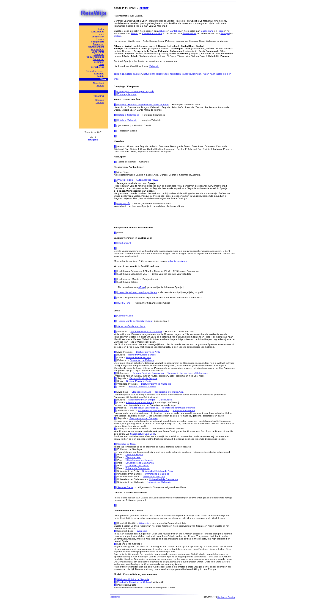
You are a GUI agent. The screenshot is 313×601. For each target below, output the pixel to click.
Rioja (220, 31)
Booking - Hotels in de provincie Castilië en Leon (143, 104)
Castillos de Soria (126, 444)
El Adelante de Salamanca (140, 462)
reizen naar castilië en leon (217, 74)
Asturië (162, 31)
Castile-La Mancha (152, 33)
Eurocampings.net (127, 94)
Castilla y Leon (125, 315)
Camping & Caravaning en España (135, 91)
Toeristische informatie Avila (169, 392)
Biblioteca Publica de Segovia (133, 579)
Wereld (100, 85)
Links (101, 64)
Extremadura (189, 33)
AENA (141, 287)
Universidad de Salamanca (163, 479)
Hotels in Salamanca (128, 115)
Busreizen (99, 54)
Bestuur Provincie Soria (138, 381)
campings (119, 74)
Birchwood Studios (226, 597)
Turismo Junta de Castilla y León (134, 321)
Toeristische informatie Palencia (178, 407)
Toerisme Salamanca (184, 410)
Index (101, 29)
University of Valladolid (159, 482)
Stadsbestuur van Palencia (144, 407)
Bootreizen (98, 59)
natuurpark (149, 74)
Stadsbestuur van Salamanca (153, 410)
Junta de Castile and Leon (131, 326)
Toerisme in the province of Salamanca (187, 373)
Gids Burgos (165, 399)
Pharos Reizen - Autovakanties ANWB (138, 180)
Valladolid (154, 66)
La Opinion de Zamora (137, 465)
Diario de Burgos (134, 454)
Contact (100, 102)
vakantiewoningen (191, 74)
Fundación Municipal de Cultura (134, 582)
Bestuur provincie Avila (148, 352)
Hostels (100, 39)
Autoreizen (98, 44)
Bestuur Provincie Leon (138, 357)
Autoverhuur (97, 49)
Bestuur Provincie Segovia (143, 378)
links (116, 79)
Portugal (225, 33)
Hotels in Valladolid (127, 120)
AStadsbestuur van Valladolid (146, 331)
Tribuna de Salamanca (138, 468)
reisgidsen (175, 74)
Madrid (134, 33)
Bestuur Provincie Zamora (142, 386)
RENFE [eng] (124, 303)
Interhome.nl (124, 243)
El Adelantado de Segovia (139, 460)
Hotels (101, 34)
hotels (128, 74)
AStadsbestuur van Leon (139, 402)
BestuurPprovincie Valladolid (156, 384)
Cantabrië (175, 31)
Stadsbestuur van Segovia (143, 418)
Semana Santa (125, 487)
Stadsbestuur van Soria (142, 434)
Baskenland (207, 31)
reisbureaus (162, 74)
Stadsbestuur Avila (141, 392)
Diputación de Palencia (142, 360)
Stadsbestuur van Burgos (141, 399)
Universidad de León (154, 476)
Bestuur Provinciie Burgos (142, 354)
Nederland (98, 83)
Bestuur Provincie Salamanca (148, 373)
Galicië (117, 36)
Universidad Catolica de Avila (157, 471)
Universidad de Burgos (157, 473)
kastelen (137, 74)
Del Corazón (123, 203)
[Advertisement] (167, 217)
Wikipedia (144, 523)
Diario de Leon (133, 457)
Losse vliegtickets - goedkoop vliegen (137, 292)
